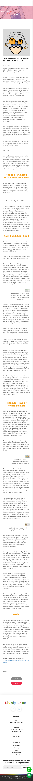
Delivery (16, 748)
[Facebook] (13, 709)
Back (16, 679)
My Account (16, 746)
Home (2, 11)
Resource (16, 734)
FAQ (16, 750)
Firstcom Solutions (23, 778)
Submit (25, 767)
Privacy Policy (16, 752)
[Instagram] (19, 709)
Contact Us (16, 736)
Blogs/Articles (16, 732)
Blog (8, 11)
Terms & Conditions (16, 755)
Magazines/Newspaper (16, 722)
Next (16, 683)
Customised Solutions (16, 729)
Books (16, 725)
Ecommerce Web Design (11, 778)
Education (16, 727)
